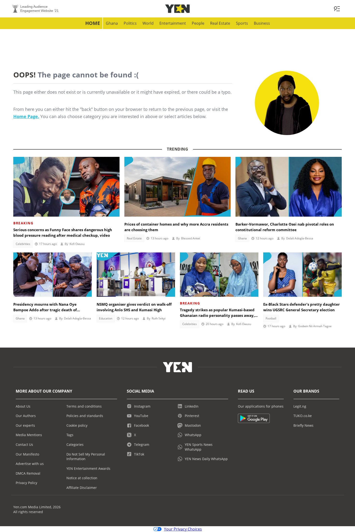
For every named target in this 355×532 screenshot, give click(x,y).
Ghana (112, 23)
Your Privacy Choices (183, 529)
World (148, 23)
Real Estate (220, 23)
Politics (130, 23)
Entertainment (172, 23)
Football (271, 318)
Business (262, 23)
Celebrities (23, 244)
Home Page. (26, 116)
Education (105, 318)
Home (92, 23)
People (198, 23)
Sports (242, 23)
